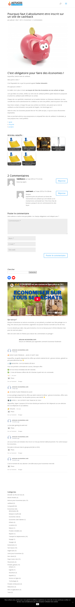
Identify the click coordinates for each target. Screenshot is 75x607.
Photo (12, 378)
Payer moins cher (13, 559)
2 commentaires (37, 20)
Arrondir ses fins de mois (15, 495)
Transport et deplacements (17, 536)
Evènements (11, 545)
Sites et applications (13, 589)
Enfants (11, 522)
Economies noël (13, 517)
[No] (73, 602)
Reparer (11, 534)
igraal (10, 122)
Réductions (11, 587)
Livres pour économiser (14, 553)
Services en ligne (14, 578)
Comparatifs (11, 506)
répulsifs (11, 575)
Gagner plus (11, 550)
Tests (9, 592)
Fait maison (11, 548)
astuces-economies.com (20, 350)
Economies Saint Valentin (16, 519)
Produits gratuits (12, 565)
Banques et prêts (14, 514)
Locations (12, 525)
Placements (11, 562)
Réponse (61, 181)
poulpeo (11, 127)
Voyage (11, 539)
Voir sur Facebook (12, 381)
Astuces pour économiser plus (16, 500)
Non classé (11, 556)
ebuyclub (11, 124)
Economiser (27, 20)
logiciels (11, 570)
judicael (12, 20)
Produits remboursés (14, 584)
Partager (20, 381)
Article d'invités (12, 497)
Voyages (11, 542)
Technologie (12, 581)
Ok (37, 604)
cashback (10, 503)
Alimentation (12, 511)
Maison (11, 528)
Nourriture (12, 572)
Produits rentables (14, 531)
